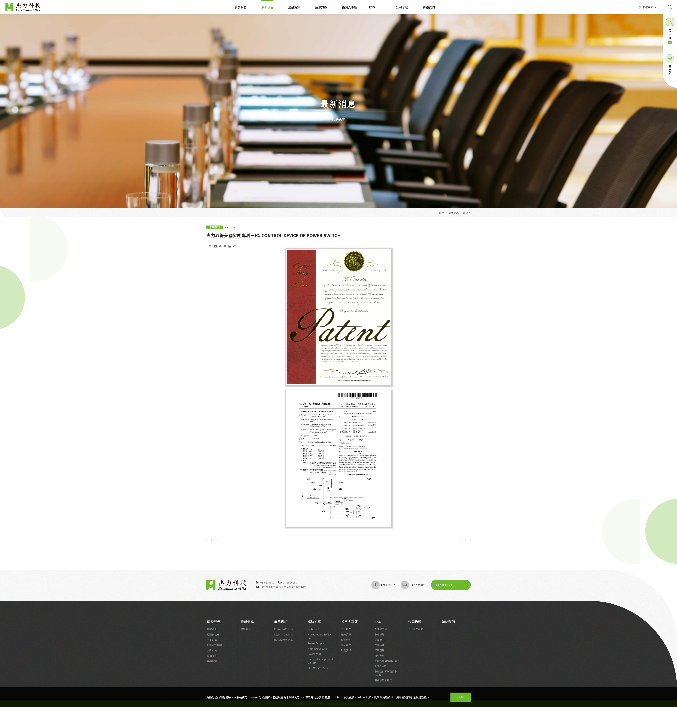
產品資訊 (294, 7)
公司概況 (346, 629)
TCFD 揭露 (381, 666)
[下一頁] (465, 540)
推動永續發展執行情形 (387, 661)
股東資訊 (346, 634)
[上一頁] (211, 540)
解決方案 (321, 7)
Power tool (314, 654)
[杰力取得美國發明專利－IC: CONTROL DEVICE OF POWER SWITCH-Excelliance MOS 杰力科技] (215, 246)
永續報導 (380, 634)
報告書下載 (381, 629)
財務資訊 (346, 650)
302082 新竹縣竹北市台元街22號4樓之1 (284, 587)
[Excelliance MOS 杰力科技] (226, 585)
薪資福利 (212, 655)
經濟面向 (380, 639)
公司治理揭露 (415, 629)
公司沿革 (212, 639)
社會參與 (380, 655)
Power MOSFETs (283, 629)
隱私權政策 (420, 697)
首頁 (441, 212)
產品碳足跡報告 (383, 680)
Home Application (318, 648)
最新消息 (267, 7)
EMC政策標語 (214, 645)
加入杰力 (212, 650)
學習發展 (212, 661)
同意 (460, 697)
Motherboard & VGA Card (319, 636)
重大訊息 (346, 645)
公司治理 (402, 7)
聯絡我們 (429, 7)
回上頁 (467, 212)
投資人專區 (349, 7)
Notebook (314, 629)
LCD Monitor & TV (318, 668)
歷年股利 (346, 639)
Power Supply (316, 643)
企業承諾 (380, 645)
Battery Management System (320, 660)
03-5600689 (267, 582)
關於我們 (240, 7)
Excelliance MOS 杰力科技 (23, 7)
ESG (372, 7)
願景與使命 (213, 634)
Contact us (444, 584)
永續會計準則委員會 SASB (386, 673)
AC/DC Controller (284, 634)
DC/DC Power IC (283, 639)
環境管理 (380, 650)
